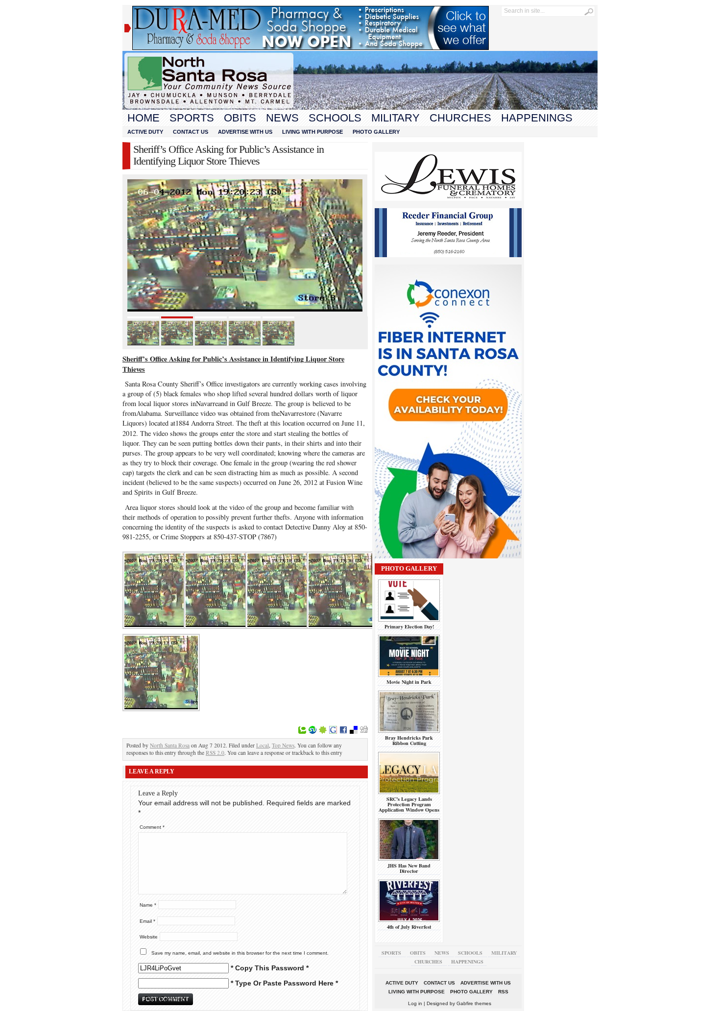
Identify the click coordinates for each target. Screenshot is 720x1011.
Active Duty (145, 132)
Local (262, 745)
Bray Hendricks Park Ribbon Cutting (409, 740)
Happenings (537, 118)
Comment (152, 827)
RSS (503, 991)
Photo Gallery (376, 132)
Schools (335, 118)
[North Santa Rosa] (360, 107)
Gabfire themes (473, 1003)
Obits (240, 118)
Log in (415, 1003)
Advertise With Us (245, 132)
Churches (460, 118)
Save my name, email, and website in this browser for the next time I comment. (240, 953)
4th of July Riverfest (409, 927)
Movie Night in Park (409, 682)
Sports (191, 118)
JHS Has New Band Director (409, 868)
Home (143, 118)
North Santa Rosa (170, 745)
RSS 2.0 (215, 752)
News (282, 118)
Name (148, 905)
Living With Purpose (312, 132)
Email (147, 921)
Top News (283, 745)
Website (149, 936)
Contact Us (190, 132)
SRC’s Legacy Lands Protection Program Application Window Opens (409, 804)
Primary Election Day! (409, 626)
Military (395, 118)
